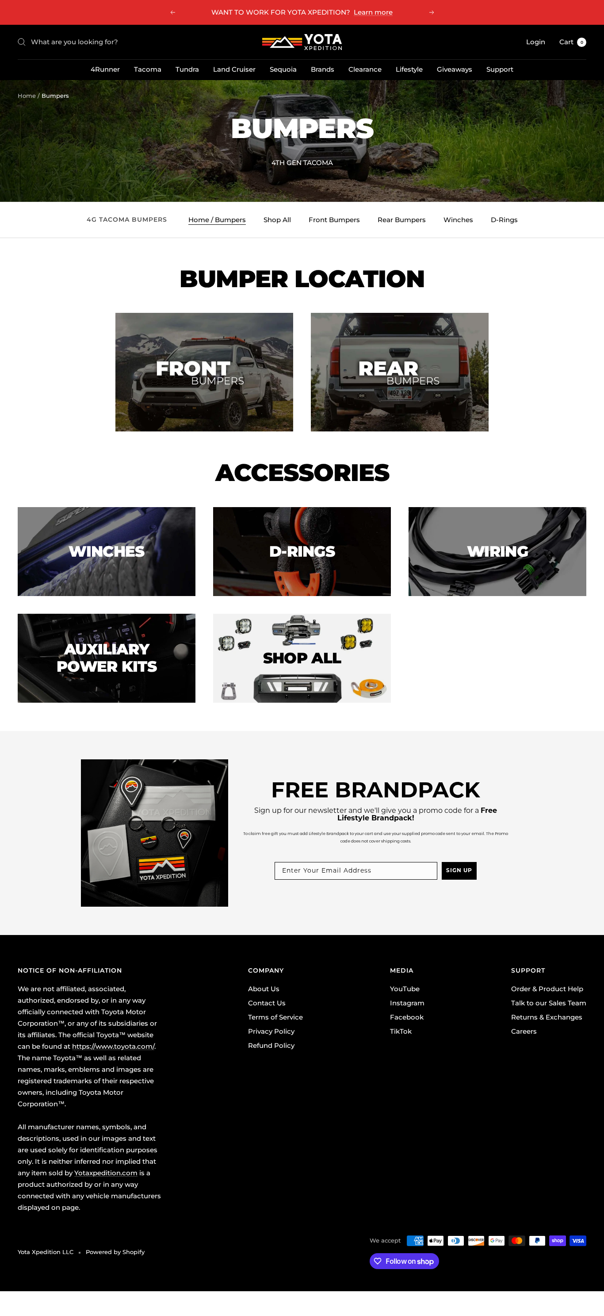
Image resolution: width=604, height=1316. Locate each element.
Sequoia (283, 69)
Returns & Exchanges (546, 1017)
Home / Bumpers (217, 219)
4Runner (105, 69)
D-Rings (504, 219)
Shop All (277, 219)
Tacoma (147, 69)
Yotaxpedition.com (106, 1173)
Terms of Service (275, 1017)
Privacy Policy (271, 1031)
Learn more (373, 12)
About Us (263, 989)
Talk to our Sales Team (548, 1003)
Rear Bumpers (402, 219)
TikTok (401, 1031)
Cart (571, 42)
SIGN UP (459, 870)
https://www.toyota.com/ (113, 1046)
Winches (458, 219)
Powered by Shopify (115, 1251)
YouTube (405, 989)
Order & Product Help (547, 989)
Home (27, 95)
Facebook (407, 1017)
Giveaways (454, 69)
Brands (322, 69)
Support (499, 69)
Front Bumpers (334, 219)
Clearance (365, 69)
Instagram (407, 1003)
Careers (524, 1031)
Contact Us (267, 1003)
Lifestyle (409, 69)
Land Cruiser (234, 69)
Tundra (187, 69)
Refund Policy (271, 1045)
